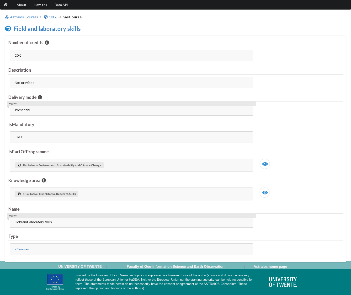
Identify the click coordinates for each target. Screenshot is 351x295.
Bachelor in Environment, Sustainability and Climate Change (62, 165)
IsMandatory (21, 124)
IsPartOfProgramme (28, 151)
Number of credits (25, 42)
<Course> (22, 249)
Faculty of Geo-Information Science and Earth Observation (175, 266)
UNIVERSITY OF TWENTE (80, 266)
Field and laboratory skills (47, 28)
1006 (53, 17)
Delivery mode (22, 97)
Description (19, 70)
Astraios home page (270, 266)
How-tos (40, 5)
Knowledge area (24, 180)
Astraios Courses (24, 17)
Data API (61, 5)
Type (13, 236)
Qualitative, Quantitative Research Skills (49, 194)
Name (14, 209)
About (21, 5)
